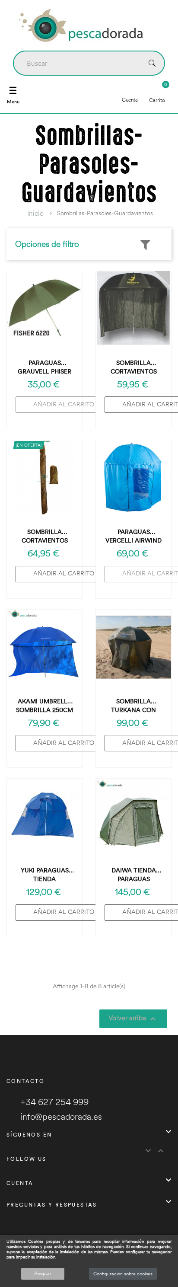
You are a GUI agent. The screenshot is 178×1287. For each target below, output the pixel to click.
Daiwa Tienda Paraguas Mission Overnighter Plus (133, 874)
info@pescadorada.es (61, 1116)
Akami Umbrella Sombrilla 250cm (44, 705)
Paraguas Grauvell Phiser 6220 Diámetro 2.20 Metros (44, 367)
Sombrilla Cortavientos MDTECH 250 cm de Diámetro (133, 367)
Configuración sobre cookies (123, 1274)
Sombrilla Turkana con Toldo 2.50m (133, 705)
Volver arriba (133, 1018)
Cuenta (130, 99)
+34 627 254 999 (55, 1101)
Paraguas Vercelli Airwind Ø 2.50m (133, 536)
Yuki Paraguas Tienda (45, 874)
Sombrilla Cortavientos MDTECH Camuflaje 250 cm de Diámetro (44, 536)
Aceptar (42, 1273)
